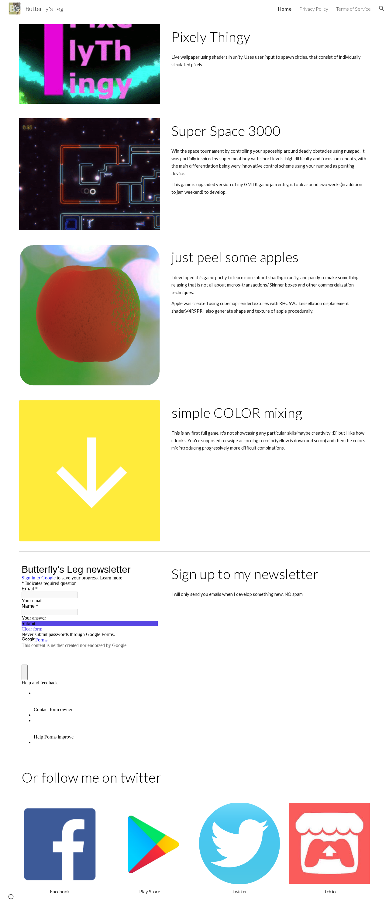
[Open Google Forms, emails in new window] (149, 569)
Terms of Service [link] (353, 9)
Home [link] (284, 9)
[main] (269, 36)
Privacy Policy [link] (313, 9)
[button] (381, 8)
